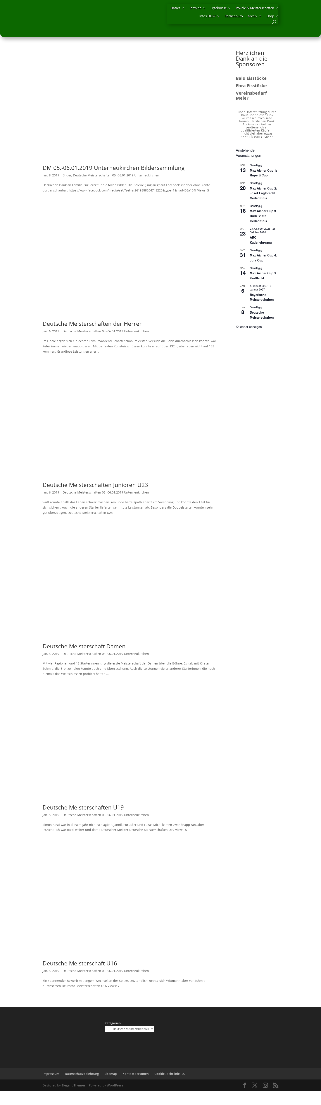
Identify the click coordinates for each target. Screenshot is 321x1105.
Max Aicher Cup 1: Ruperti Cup (263, 173)
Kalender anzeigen (249, 326)
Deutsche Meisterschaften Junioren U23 (95, 485)
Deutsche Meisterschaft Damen (84, 646)
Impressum (51, 1074)
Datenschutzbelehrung (82, 1074)
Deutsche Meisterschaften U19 (83, 807)
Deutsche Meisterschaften (262, 314)
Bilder (67, 175)
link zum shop (258, 136)
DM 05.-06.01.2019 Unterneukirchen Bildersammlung (114, 168)
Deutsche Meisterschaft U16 (80, 963)
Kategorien (113, 1023)
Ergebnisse (219, 8)
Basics (175, 8)
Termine (195, 8)
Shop (270, 16)
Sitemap (111, 1074)
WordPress (115, 1085)
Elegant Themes (73, 1085)
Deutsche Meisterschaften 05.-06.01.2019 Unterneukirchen (116, 175)
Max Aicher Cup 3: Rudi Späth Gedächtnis (263, 216)
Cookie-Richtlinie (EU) (170, 1074)
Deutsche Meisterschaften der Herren (93, 324)
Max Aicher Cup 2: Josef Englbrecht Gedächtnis (263, 193)
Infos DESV (207, 16)
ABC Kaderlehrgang (261, 239)
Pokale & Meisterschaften (255, 8)
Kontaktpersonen (136, 1074)
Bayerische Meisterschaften (262, 297)
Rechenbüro (234, 16)
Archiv (252, 16)
